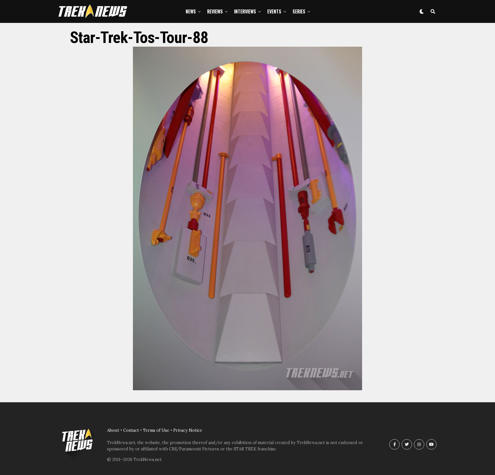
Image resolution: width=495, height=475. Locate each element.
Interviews (245, 11)
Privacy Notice (187, 430)
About (113, 430)
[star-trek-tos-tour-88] (247, 388)
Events (274, 11)
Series (298, 11)
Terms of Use (156, 430)
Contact (131, 430)
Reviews (215, 11)
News (191, 11)
